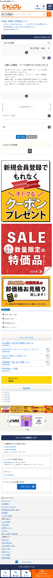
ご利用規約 (5, 504)
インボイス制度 (6, 516)
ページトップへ (26, 562)
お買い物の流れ (6, 543)
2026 (5, 393)
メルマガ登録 (5, 555)
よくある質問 (5, 522)
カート (27, 573)
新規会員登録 (5, 558)
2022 (5, 401)
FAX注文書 (5, 525)
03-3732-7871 (11, 447)
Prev (8, 421)
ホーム (5, 576)
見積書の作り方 (10, 323)
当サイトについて (11, 327)
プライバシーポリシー (8, 507)
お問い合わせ (26, 487)
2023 (5, 399)
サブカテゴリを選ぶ (9, 115)
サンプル (4, 531)
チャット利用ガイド (9, 474)
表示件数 (34, 48)
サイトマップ (5, 501)
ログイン (43, 8)
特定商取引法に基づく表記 (10, 510)
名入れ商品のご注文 (8, 546)
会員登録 (37, 8)
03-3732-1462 (11, 450)
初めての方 (5, 540)
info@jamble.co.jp (9, 462)
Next (45, 421)
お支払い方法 (9, 319)
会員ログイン (5, 552)
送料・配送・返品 (11, 314)
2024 (5, 397)
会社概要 (4, 513)
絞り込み (16, 576)
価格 (3, 127)
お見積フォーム (6, 528)
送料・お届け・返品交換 (9, 534)
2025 (5, 395)
